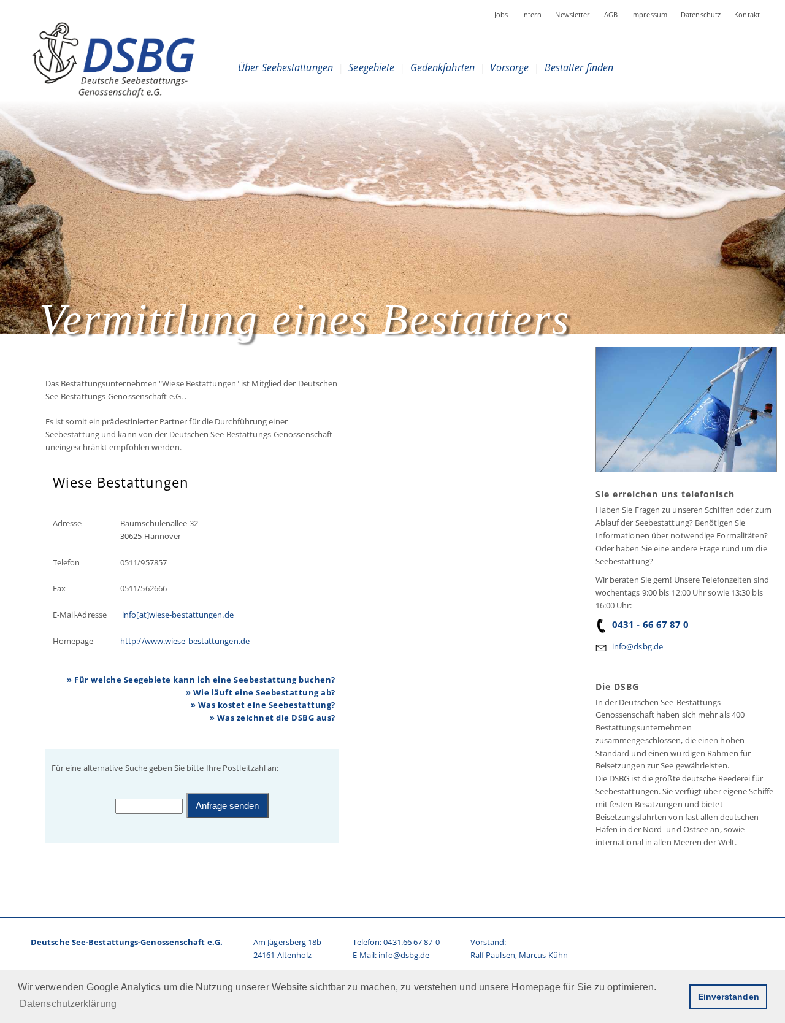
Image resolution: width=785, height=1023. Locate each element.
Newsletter (572, 14)
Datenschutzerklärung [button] (68, 1003)
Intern (532, 14)
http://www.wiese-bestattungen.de (185, 640)
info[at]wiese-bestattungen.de (177, 614)
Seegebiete (371, 67)
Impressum (649, 14)
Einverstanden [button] (728, 997)
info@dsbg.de (637, 646)
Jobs (501, 14)
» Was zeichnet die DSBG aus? (272, 717)
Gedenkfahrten (442, 67)
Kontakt (747, 14)
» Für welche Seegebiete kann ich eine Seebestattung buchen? (201, 679)
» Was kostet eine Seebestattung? (263, 704)
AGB (610, 14)
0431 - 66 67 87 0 (650, 624)
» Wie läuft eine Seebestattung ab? (260, 692)
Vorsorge (509, 67)
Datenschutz (700, 14)
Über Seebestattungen (285, 67)
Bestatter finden (579, 67)
